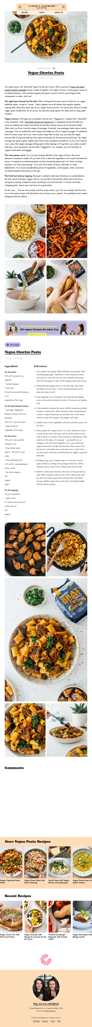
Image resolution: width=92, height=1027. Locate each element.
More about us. (50, 1011)
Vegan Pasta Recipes (43, 68)
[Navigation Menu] (63, 7)
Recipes (24, 12)
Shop (41, 12)
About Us (59, 12)
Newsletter (36, 1021)
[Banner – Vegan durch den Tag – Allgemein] (46, 328)
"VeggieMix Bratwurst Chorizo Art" (39, 122)
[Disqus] (46, 800)
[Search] (20, 6)
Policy (59, 1021)
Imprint (53, 1021)
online (28, 150)
